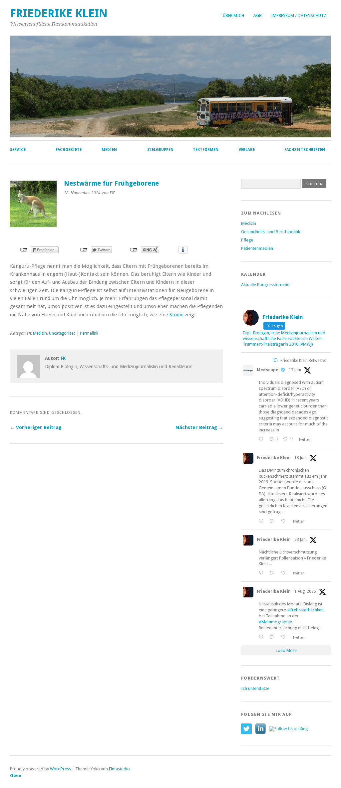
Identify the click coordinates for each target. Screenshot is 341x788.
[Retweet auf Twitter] (275, 360)
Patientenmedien (257, 248)
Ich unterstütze (255, 688)
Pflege (247, 239)
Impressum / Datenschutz (298, 15)
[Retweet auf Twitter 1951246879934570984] (273, 637)
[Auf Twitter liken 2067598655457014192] (285, 521)
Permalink (89, 333)
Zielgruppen (160, 149)
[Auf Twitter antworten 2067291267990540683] (262, 439)
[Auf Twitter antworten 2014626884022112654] (262, 572)
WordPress (60, 768)
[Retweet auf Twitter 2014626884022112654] (273, 572)
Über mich (233, 15)
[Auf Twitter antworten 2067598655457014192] (262, 521)
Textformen (205, 149)
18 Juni (300, 457)
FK (63, 358)
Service (18, 149)
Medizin (40, 333)
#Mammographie (275, 621)
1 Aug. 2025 (305, 591)
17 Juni (295, 370)
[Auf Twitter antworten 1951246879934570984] (262, 637)
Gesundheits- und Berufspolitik (270, 231)
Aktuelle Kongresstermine (265, 284)
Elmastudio (119, 768)
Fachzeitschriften (304, 149)
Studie (176, 315)
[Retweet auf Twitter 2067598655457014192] (273, 521)
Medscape (267, 369)
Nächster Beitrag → (199, 427)
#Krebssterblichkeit (305, 609)
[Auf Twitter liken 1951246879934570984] (285, 637)
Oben (15, 775)
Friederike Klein (59, 13)
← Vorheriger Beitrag (36, 427)
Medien (109, 149)
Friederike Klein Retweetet (303, 360)
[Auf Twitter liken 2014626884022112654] (285, 572)
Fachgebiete (69, 149)
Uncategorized (62, 333)
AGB (257, 15)
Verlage (247, 149)
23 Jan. (300, 539)
